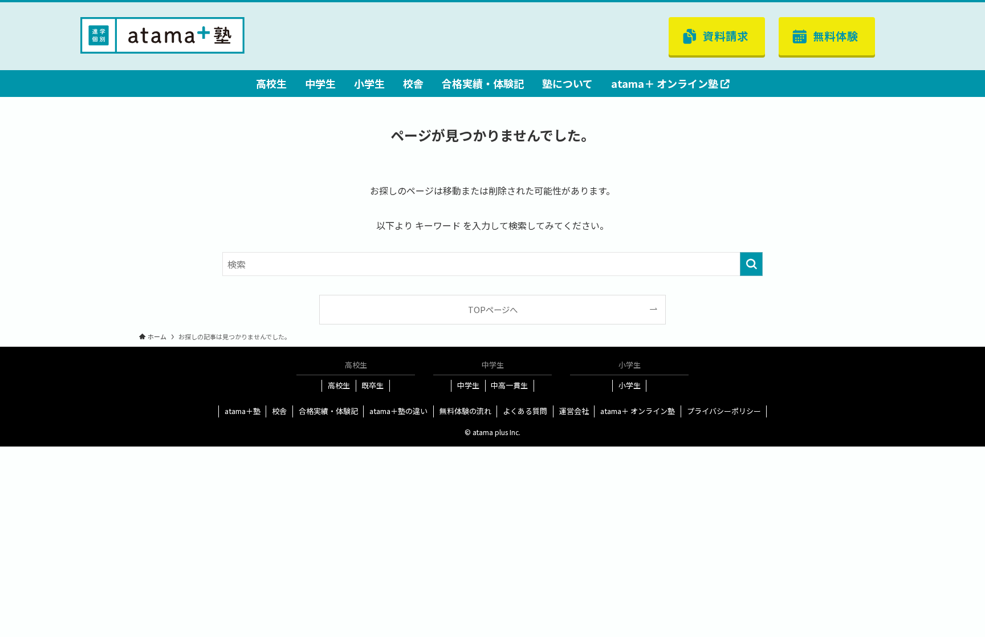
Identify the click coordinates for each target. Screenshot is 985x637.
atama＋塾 (243, 410)
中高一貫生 (509, 385)
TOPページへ (493, 309)
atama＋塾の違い (398, 410)
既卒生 (372, 385)
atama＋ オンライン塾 (637, 410)
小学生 (629, 385)
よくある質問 (525, 410)
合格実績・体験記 (328, 410)
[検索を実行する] (751, 264)
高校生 (339, 385)
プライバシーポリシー (724, 410)
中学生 (468, 385)
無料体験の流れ (465, 410)
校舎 (279, 410)
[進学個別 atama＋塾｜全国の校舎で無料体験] (162, 34)
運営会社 (574, 410)
